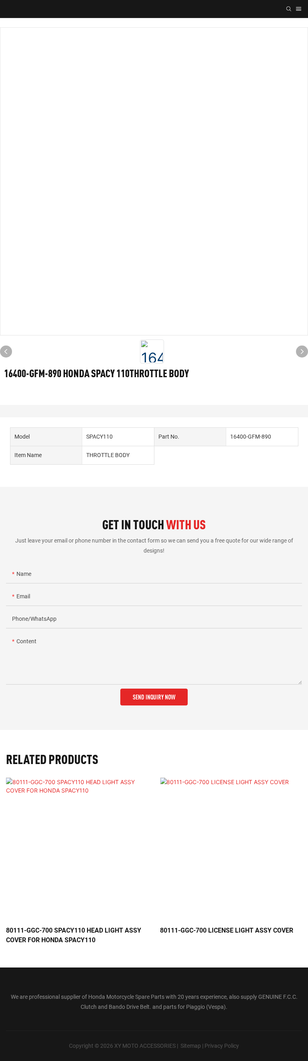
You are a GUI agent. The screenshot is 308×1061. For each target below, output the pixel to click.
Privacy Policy (222, 1046)
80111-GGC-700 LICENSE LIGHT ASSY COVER (226, 930)
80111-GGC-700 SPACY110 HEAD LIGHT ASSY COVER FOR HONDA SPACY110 (73, 935)
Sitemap (190, 1046)
